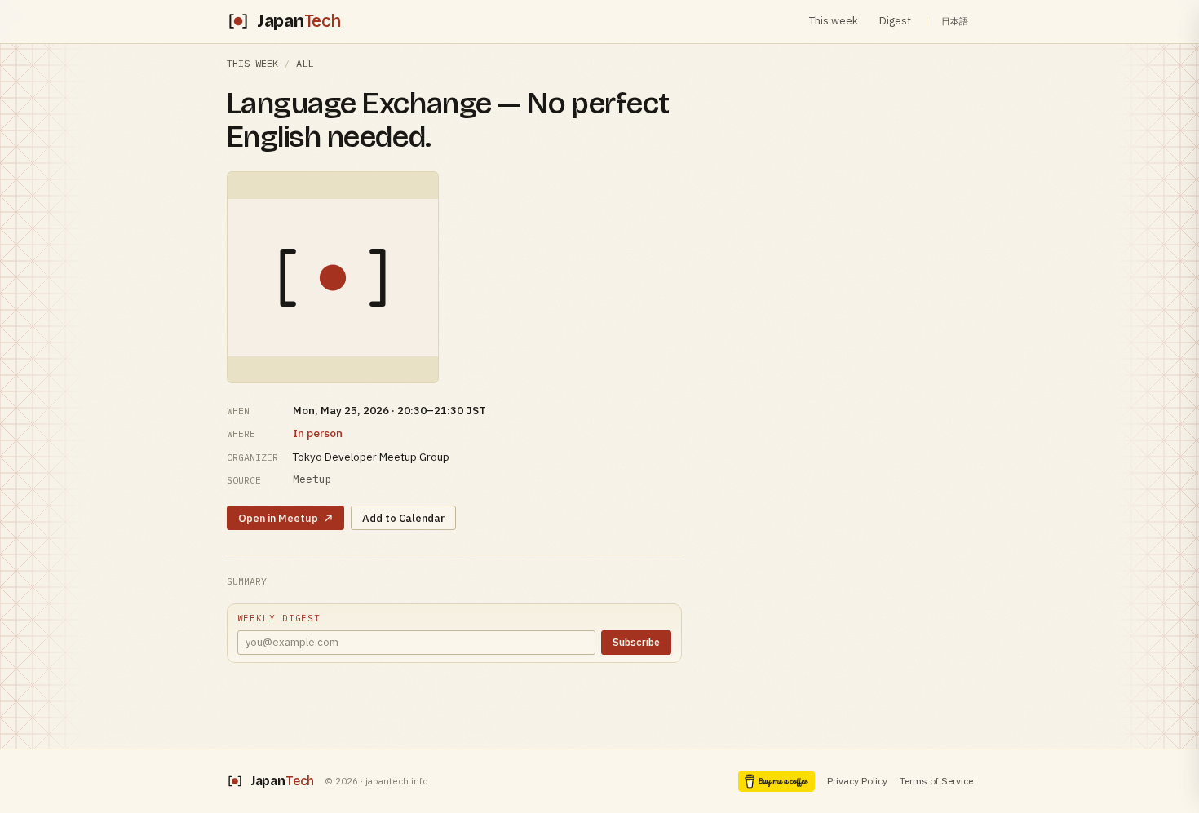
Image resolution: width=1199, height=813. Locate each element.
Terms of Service (936, 781)
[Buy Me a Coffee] (776, 781)
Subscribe (636, 641)
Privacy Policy (857, 781)
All (304, 63)
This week (833, 21)
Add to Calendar (403, 518)
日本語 (954, 21)
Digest (895, 21)
